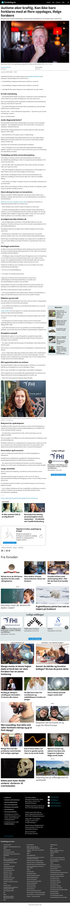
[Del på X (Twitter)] (4, 551)
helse (15, 547)
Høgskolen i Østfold (7, 873)
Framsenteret (6, 864)
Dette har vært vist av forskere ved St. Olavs (13, 202)
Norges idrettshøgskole (32, 883)
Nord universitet (30, 871)
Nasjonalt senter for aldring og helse (35, 860)
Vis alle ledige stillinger (58, 474)
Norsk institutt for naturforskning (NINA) (36, 892)
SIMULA (52, 853)
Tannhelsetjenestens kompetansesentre (59, 872)
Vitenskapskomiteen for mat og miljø (58, 897)
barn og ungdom (7, 547)
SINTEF (51, 855)
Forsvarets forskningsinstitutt (10, 862)
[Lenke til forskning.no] (22, 1)
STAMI (51, 862)
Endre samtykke (8, 836)
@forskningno (55, 797)
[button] (50, 462)
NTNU (28, 853)
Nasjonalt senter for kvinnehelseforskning (36, 864)
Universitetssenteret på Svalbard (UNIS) (59, 889)
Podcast (58, 2)
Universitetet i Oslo (54, 883)
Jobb (63, 2)
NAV (4, 892)
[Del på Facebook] (2, 551)
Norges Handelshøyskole (32, 877)
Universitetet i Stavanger (55, 885)
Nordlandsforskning (31, 873)
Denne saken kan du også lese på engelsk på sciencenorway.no (19, 498)
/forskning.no (54, 800)
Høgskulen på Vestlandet (8, 877)
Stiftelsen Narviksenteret (55, 866)
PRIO (51, 846)
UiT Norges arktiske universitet (57, 876)
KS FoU (5, 883)
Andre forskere (5, 311)
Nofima (28, 869)
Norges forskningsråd (32, 879)
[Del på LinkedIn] (7, 551)
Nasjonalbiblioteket (31, 855)
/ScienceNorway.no (56, 805)
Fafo (4, 857)
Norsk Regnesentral (31, 886)
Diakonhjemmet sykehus (8, 852)
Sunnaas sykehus (54, 868)
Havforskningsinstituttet (8, 870)
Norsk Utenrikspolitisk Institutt (34, 890)
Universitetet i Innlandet (55, 882)
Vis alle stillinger (35, 639)
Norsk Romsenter (31, 888)
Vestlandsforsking (54, 891)
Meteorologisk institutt (8, 890)
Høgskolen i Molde (7, 872)
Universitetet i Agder (54, 878)
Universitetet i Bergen (55, 880)
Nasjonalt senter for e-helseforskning (35, 862)
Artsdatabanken (7, 850)
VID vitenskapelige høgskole (56, 895)
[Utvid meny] (68, 2)
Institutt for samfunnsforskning (10, 881)
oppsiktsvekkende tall (34, 76)
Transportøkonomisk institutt (57, 874)
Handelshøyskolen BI (8, 868)
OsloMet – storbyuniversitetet (33, 896)
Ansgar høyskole (7, 844)
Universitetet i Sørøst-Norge (56, 887)
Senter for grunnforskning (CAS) (57, 857)
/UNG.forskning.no (56, 803)
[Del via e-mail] (9, 551)
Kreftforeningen (7, 885)
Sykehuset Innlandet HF (55, 870)
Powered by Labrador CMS (35, 904)
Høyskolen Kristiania (8, 879)
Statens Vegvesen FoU (55, 864)
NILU (4, 899)
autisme (20, 547)
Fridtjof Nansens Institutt (9, 866)
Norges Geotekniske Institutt (33, 875)
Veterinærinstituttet (54, 893)
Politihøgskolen (53, 844)
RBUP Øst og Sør (53, 848)
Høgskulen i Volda (7, 875)
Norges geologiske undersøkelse (34, 881)
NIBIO (4, 894)
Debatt (48, 2)
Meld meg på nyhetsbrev (9, 543)
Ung (53, 2)
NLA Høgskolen (30, 844)
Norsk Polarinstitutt (31, 885)
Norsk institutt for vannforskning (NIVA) (36, 894)
